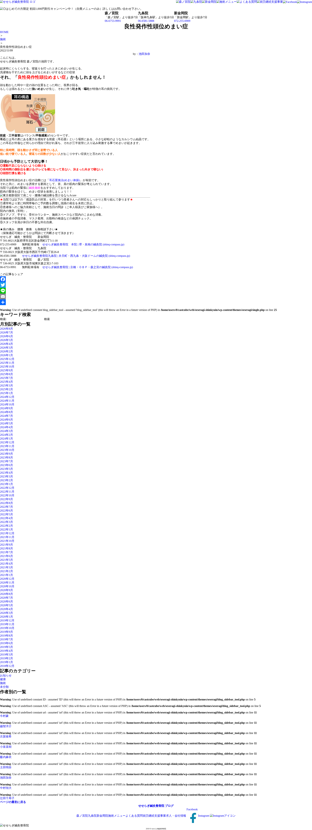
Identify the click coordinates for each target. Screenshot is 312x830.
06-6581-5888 (146, 20)
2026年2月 (6, 351)
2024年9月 (6, 408)
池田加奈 (144, 53)
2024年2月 (6, 434)
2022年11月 (7, 491)
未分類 (4, 686)
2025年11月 (7, 362)
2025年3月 (6, 385)
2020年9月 (6, 590)
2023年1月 (6, 484)
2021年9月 (6, 544)
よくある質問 (134, 815)
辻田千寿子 (7, 798)
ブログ (169, 805)
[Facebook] (75, 279)
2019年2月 (6, 658)
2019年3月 (6, 654)
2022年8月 (6, 502)
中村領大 (6, 787)
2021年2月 (6, 571)
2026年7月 (6, 332)
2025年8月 (6, 374)
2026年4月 (6, 343)
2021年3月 (6, 567)
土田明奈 (6, 767)
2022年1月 (6, 529)
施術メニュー (116, 815)
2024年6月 (6, 419)
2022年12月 (7, 487)
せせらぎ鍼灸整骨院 (151, 805)
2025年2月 (6, 389)
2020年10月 (7, 586)
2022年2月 (6, 525)
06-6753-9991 (113, 20)
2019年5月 (6, 646)
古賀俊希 (6, 736)
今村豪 (4, 715)
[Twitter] (75, 285)
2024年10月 (7, 404)
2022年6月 (6, 510)
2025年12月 (7, 359)
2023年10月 (7, 449)
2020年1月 (6, 616)
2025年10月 (7, 366)
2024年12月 (7, 396)
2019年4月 (6, 650)
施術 (3, 683)
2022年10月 (7, 495)
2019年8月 (6, 635)
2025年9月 (6, 370)
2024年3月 (6, 431)
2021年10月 (7, 540)
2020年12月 (7, 578)
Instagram (204, 815)
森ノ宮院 (82, 815)
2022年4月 (6, 518)
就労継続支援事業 (154, 815)
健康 (3, 679)
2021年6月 (6, 556)
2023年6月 (6, 465)
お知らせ (6, 675)
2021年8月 (6, 548)
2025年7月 (6, 377)
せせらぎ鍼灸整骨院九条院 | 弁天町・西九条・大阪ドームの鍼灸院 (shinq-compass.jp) (76, 255)
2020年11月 (7, 582)
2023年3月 (6, 476)
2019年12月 (7, 620)
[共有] (75, 302)
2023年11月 (7, 446)
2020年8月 (6, 593)
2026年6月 (6, 336)
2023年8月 (6, 457)
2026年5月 (6, 340)
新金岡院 (102, 815)
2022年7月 (6, 506)
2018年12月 (7, 665)
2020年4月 (6, 609)
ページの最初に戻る (13, 801)
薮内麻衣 (6, 757)
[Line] (75, 291)
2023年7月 (6, 461)
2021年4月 (6, 563)
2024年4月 (6, 427)
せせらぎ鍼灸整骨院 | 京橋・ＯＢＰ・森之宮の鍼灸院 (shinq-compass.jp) (87, 267)
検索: (3, 319)
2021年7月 (6, 552)
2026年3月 (6, 347)
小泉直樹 (6, 746)
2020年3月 (6, 612)
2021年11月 (7, 537)
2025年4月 (6, 381)
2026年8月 (6, 328)
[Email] (75, 296)
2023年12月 (7, 442)
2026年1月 (6, 355)
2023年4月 (6, 472)
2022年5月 (6, 514)
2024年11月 (7, 400)
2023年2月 (6, 480)
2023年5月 (6, 468)
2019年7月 (6, 639)
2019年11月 (7, 624)
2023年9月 (6, 453)
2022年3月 (6, 521)
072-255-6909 (182, 20)
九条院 (92, 815)
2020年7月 (6, 597)
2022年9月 (6, 499)
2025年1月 (6, 393)
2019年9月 (6, 631)
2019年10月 (7, 628)
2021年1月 (6, 574)
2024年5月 (6, 423)
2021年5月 (6, 559)
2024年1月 (6, 438)
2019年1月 (6, 662)
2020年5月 (6, 605)
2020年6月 (6, 601)
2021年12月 (7, 533)
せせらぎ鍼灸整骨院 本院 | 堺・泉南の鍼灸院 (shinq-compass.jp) (83, 244)
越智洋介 (6, 726)
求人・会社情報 (176, 815)
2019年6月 (6, 643)
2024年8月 (6, 412)
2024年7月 (6, 415)
